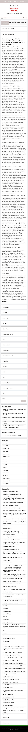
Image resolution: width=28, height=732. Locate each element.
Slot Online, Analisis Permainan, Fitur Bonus (12, 652)
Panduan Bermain (6, 560)
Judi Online (5, 526)
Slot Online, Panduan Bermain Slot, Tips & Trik (13, 663)
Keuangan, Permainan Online (9, 546)
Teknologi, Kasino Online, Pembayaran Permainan (13, 708)
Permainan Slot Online (7, 592)
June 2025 (5, 462)
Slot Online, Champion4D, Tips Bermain (11, 655)
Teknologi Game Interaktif (8, 697)
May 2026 (5, 443)
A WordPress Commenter (8, 435)
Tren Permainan (6, 714)
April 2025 (5, 467)
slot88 (4, 372)
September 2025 (6, 456)
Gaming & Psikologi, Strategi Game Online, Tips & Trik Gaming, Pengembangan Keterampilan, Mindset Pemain (14, 515)
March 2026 (5, 445)
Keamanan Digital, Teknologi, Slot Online (11, 539)
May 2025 (5, 464)
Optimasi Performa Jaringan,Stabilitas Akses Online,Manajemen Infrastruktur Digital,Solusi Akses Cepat (14, 553)
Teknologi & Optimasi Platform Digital (11, 679)
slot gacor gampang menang (9, 638)
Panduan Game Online (7, 563)
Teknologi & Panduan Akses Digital (10, 682)
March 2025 (5, 470)
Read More (4, 301)
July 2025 (5, 459)
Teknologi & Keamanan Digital (9, 674)
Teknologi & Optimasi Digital (9, 676)
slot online (5, 644)
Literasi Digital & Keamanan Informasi (11, 549)
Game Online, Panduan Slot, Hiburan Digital (12, 508)
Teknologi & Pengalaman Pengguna (10, 684)
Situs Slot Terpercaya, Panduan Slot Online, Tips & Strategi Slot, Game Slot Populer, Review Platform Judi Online (14, 626)
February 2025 (6, 473)
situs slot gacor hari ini (8, 334)
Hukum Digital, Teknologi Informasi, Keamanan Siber (14, 519)
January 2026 (5, 451)
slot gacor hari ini (6, 345)
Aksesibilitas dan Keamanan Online (10, 491)
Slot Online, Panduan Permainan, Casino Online (13, 665)
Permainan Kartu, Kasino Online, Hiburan (11, 584)
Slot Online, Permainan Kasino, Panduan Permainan (14, 668)
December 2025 (6, 454)
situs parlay (5, 361)
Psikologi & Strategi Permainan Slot (10, 603)
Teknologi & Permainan (8, 687)
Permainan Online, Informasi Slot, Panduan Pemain (14, 589)
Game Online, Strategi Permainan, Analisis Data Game (14, 510)
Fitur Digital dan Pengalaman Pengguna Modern (13, 502)
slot (19, 63)
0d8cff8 (4, 46)
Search (3, 398)
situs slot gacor (6, 318)
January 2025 (5, 475)
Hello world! (18, 435)
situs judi (5, 605)
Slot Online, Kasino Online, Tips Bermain (11, 660)
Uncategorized (6, 717)
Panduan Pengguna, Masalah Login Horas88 (12, 578)
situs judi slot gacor (7, 611)
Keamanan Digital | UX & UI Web (9, 537)
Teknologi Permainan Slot (8, 699)
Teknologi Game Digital (8, 694)
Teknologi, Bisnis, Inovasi (8, 702)
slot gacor (5, 312)
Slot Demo (5, 633)
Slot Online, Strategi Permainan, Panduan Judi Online (14, 671)
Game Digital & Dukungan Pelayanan (10, 505)
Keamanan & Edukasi (7, 528)
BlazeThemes (15, 729)
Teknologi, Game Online (8, 705)
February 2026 (6, 448)
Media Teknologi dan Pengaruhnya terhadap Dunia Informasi (13, 1)
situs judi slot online (7, 614)
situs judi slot (6, 608)
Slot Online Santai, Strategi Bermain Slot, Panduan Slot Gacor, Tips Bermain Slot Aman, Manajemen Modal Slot (13, 648)
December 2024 (6, 478)
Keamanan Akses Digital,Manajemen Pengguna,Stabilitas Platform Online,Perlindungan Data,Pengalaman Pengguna (13, 533)
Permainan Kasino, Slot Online (9, 586)
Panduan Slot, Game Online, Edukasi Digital (12, 581)
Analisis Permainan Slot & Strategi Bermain (12, 494)
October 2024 (5, 483)
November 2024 (6, 481)
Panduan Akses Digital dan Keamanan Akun (12, 557)
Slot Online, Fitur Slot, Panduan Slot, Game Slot (13, 657)
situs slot (5, 616)
